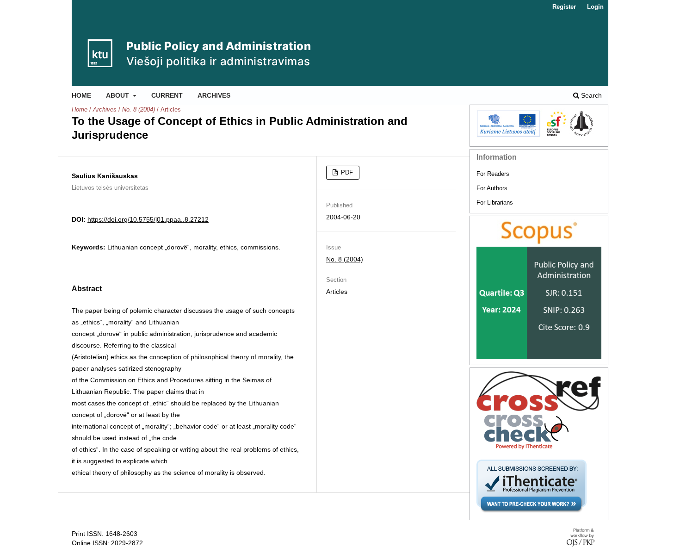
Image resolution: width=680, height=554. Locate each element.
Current (167, 95)
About (118, 95)
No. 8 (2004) (138, 109)
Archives (214, 95)
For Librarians (494, 202)
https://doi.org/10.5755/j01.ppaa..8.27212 (148, 219)
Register (564, 6)
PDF (346, 172)
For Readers (492, 173)
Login (595, 6)
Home (81, 95)
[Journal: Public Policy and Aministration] (538, 233)
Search (590, 95)
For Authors (491, 188)
